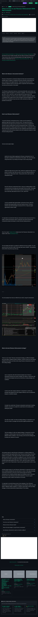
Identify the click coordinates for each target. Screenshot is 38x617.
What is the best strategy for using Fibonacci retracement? (14, 527)
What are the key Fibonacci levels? (9, 524)
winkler (4, 12)
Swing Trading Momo (24, 14)
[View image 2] (5, 536)
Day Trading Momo (6, 14)
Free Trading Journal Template (18, 606)
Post (8, 33)
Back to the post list (13, 562)
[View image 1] (3, 536)
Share (4, 33)
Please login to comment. (19, 565)
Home (4, 6)
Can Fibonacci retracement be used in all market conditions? (14, 530)
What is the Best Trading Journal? (6, 606)
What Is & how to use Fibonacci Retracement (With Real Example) (18, 9)
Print (20, 33)
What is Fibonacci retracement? (9, 519)
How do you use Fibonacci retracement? (10, 522)
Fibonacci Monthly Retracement (8, 60)
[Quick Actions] (34, 3)
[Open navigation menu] (0, 3)
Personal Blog (18, 14)
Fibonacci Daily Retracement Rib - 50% (23, 58)
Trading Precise (12, 232)
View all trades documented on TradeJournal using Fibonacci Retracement (17, 54)
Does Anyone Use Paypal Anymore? (31, 580)
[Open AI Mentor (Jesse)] (27, 3)
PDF (23, 33)
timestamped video (14, 233)
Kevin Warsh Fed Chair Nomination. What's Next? (18, 580)
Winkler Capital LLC (17, 585)
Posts (6, 6)
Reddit (16, 33)
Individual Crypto (13, 14)
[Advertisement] (19, 25)
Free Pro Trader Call (30, 606)
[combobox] (5, 1)
